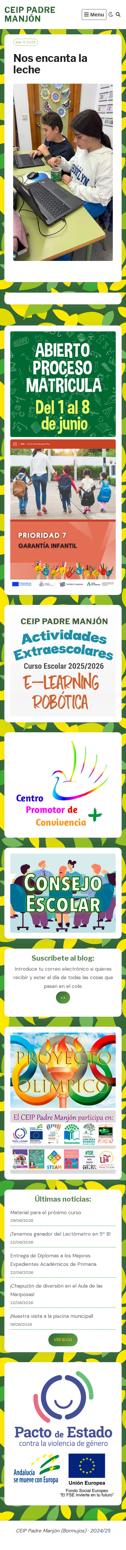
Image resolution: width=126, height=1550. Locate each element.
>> (63, 997)
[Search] (118, 14)
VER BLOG (63, 1339)
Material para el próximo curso (45, 1212)
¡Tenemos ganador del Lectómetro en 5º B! (60, 1234)
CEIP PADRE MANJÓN (30, 14)
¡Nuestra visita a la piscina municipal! (51, 1316)
